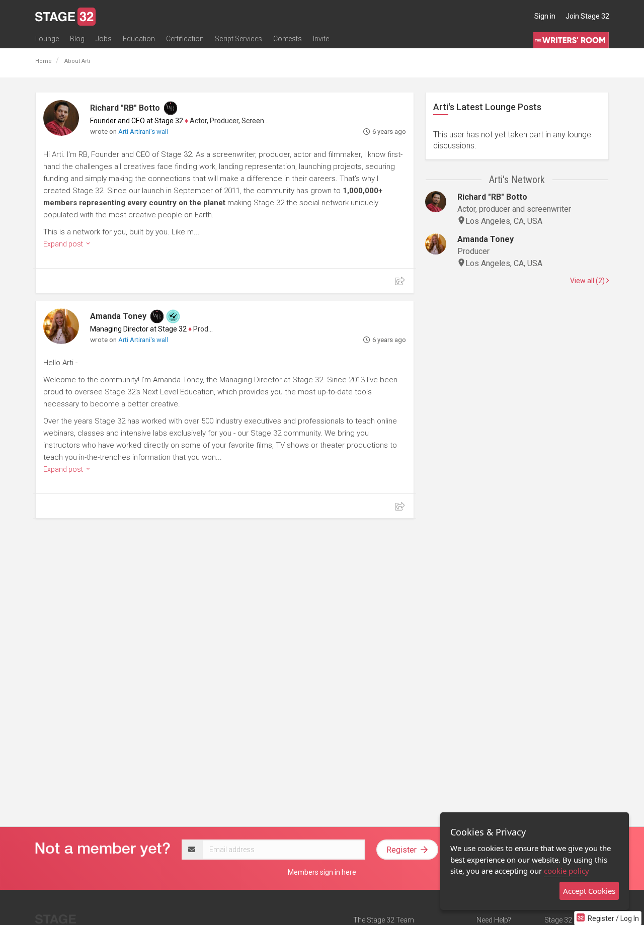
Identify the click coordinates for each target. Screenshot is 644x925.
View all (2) (588, 281)
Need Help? (493, 920)
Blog (77, 39)
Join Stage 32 (587, 16)
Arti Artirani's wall (143, 131)
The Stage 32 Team (383, 920)
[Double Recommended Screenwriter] (173, 316)
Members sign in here (322, 872)
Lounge (47, 39)
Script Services (238, 39)
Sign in (544, 16)
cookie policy (566, 871)
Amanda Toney (118, 316)
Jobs (104, 39)
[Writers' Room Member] (171, 108)
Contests (287, 39)
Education (139, 39)
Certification (185, 39)
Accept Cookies (589, 891)
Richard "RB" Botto (125, 108)
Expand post (64, 244)
